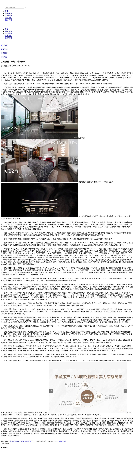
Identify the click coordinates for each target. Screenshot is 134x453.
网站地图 (62, 441)
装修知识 (8, 15)
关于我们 (8, 13)
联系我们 (8, 20)
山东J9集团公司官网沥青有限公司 (22, 441)
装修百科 (8, 18)
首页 (6, 11)
